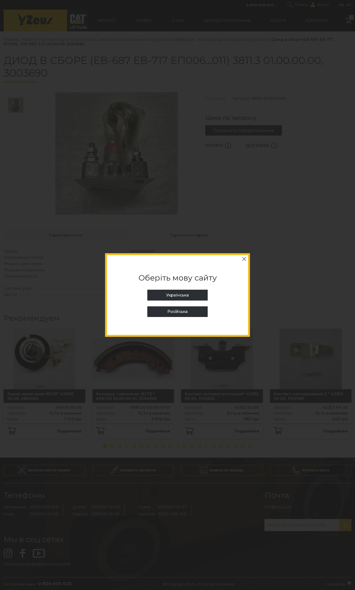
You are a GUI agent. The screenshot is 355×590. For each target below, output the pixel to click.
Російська (177, 311)
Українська (177, 295)
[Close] (244, 259)
